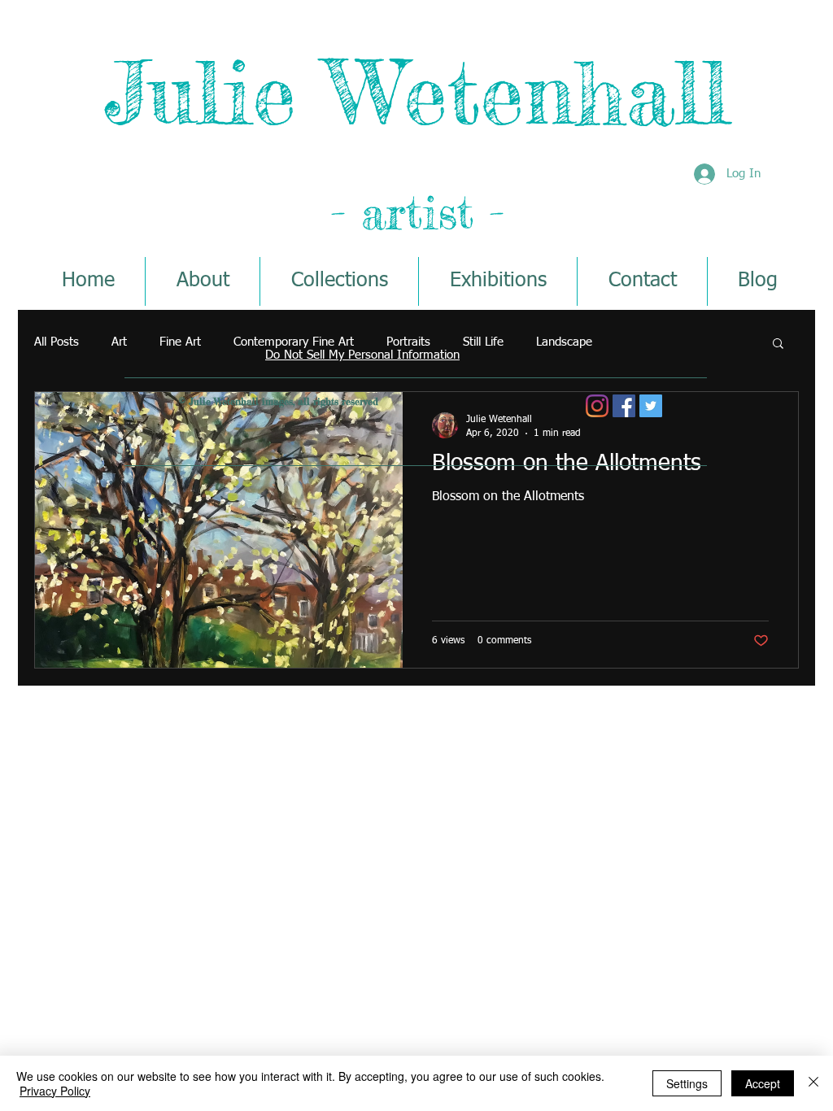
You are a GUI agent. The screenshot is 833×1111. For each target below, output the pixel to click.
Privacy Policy (55, 1091)
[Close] (813, 1083)
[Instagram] (597, 405)
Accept (762, 1083)
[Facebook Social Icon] (624, 405)
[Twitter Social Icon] (650, 405)
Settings (687, 1083)
